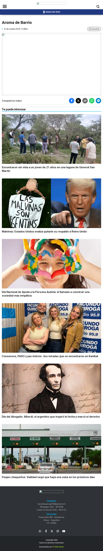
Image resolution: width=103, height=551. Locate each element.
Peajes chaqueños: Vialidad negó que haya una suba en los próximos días (48, 477)
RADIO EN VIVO (53, 12)
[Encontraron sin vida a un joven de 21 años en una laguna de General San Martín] (51, 139)
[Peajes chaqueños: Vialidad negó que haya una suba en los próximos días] (51, 449)
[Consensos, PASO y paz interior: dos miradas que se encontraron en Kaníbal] (51, 328)
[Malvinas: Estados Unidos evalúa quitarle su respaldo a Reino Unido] (51, 203)
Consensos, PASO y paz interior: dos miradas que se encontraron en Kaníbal (50, 356)
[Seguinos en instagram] (57, 531)
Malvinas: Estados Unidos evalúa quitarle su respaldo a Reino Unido (44, 231)
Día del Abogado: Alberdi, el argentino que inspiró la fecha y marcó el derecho (51, 416)
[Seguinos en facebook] (46, 531)
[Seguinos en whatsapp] (40, 531)
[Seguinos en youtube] (63, 531)
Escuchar (95, 29)
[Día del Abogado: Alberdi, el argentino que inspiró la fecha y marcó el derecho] (51, 388)
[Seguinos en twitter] (51, 531)
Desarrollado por (51, 547)
